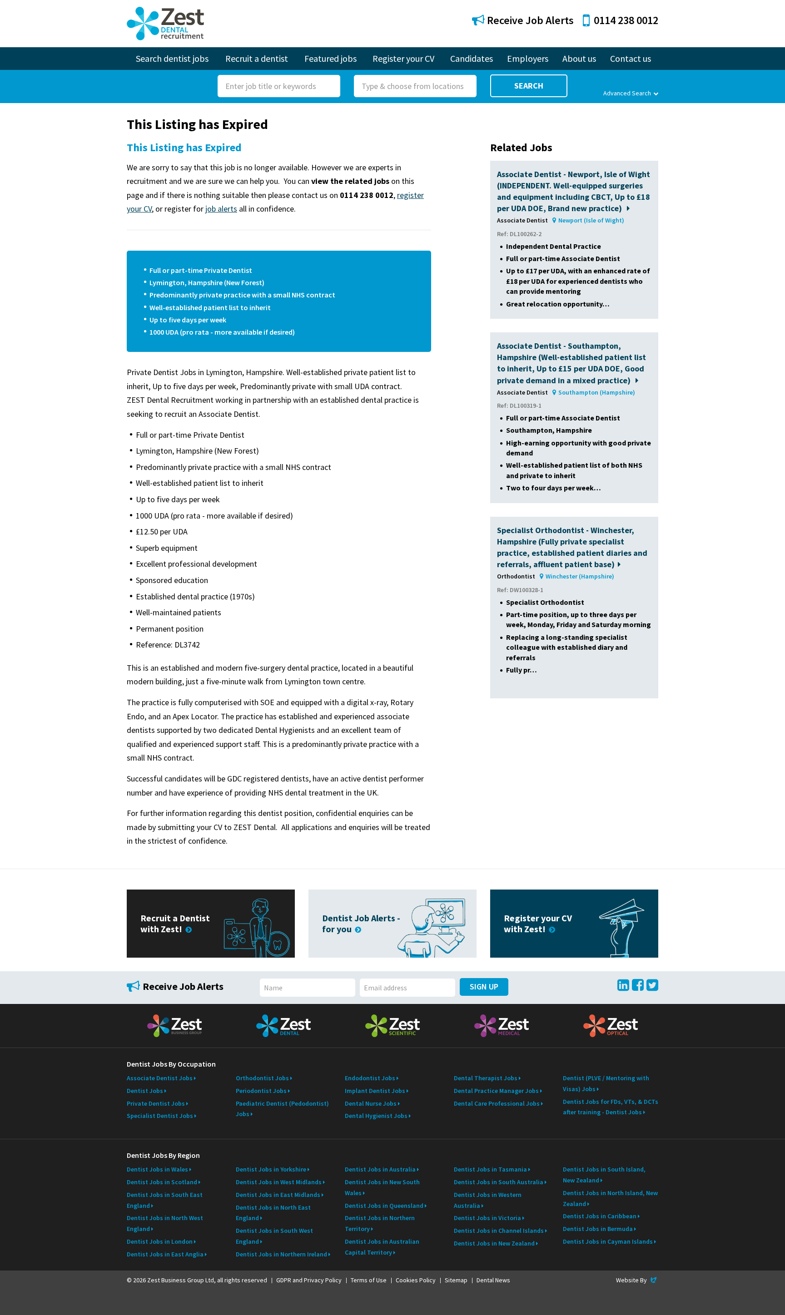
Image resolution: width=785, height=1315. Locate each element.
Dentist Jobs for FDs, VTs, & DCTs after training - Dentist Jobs (610, 1107)
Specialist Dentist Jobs (160, 1116)
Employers (527, 58)
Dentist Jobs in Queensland (384, 1205)
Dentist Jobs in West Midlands (279, 1182)
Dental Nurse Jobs (371, 1103)
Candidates (471, 58)
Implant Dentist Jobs (375, 1091)
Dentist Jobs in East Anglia (165, 1254)
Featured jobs (330, 58)
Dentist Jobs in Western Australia (488, 1200)
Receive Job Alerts (529, 20)
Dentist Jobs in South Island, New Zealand (604, 1174)
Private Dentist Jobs (156, 1103)
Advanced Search (627, 93)
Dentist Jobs (145, 1091)
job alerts (221, 208)
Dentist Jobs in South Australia (498, 1182)
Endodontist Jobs (370, 1078)
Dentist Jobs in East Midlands (278, 1195)
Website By (637, 1280)
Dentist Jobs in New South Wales (382, 1187)
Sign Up (484, 986)
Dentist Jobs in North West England (165, 1223)
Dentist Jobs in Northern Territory (380, 1223)
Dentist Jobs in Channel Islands (499, 1230)
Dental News (493, 1280)
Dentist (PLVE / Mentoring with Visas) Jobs (606, 1083)
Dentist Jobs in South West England (274, 1236)
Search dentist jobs (172, 58)
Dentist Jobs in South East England (165, 1200)
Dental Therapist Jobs (485, 1078)
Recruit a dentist (256, 58)
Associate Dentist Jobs (160, 1078)
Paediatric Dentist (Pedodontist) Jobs (282, 1108)
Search (528, 85)
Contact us (630, 58)
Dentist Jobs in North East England (273, 1212)
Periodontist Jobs (261, 1091)
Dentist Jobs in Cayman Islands (608, 1241)
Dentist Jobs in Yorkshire (271, 1169)
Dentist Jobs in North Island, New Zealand (610, 1198)
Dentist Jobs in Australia (380, 1169)
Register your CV (403, 58)
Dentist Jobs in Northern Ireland (281, 1254)
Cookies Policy (416, 1280)
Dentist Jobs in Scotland (162, 1182)
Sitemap (456, 1280)
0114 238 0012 (626, 20)
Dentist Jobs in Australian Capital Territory (382, 1246)
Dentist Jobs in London (160, 1241)
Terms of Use (369, 1280)
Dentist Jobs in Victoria (487, 1218)
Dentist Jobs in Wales (157, 1169)
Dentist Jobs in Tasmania (490, 1169)
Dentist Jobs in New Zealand (494, 1243)
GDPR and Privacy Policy (309, 1280)
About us (579, 58)
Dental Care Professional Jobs (497, 1103)
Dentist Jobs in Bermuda (598, 1229)
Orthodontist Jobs (262, 1078)
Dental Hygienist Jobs (376, 1116)
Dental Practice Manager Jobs (496, 1091)
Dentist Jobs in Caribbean (599, 1216)
